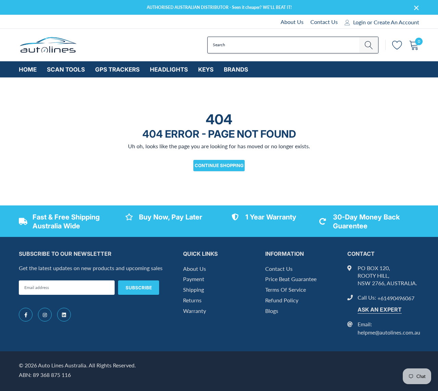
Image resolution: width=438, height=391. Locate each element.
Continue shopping (219, 165)
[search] (368, 45)
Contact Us (324, 21)
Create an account (396, 22)
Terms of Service (285, 289)
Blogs (271, 310)
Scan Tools (66, 69)
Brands (236, 69)
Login (359, 22)
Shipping (193, 289)
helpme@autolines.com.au (389, 332)
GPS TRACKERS (117, 69)
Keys (206, 69)
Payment (193, 279)
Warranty (194, 310)
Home (28, 69)
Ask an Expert (380, 309)
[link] (26, 314)
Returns (192, 300)
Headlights (169, 69)
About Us (292, 21)
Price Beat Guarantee (291, 279)
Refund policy (281, 300)
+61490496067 (395, 298)
